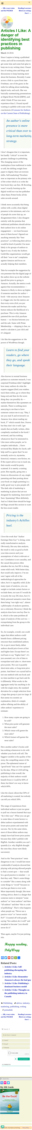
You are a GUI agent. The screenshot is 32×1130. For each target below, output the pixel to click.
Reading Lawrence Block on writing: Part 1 (24, 10)
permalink (8, 1010)
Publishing (7, 1003)
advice (19, 1003)
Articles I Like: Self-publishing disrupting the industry (15, 970)
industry (26, 1003)
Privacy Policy (26, 1127)
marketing (5, 1006)
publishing (14, 1006)
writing (23, 1006)
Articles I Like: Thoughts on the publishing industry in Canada (16, 993)
